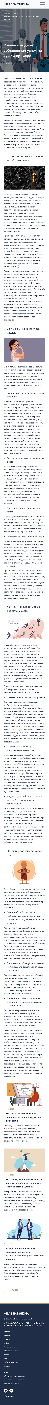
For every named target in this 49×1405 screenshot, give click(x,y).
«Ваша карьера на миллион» (15, 1380)
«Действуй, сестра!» (11, 1351)
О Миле (7, 1339)
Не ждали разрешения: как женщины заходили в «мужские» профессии (23, 1117)
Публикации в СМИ (11, 1362)
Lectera (6, 1343)
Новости (7, 1354)
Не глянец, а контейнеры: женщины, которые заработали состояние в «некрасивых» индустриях (25, 1183)
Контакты (7, 1366)
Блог (5, 1358)
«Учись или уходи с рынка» (14, 1376)
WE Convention (9, 1347)
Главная (7, 13)
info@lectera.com (10, 1396)
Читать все (13, 1289)
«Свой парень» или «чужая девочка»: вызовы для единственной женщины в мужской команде (25, 1254)
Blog (14, 13)
